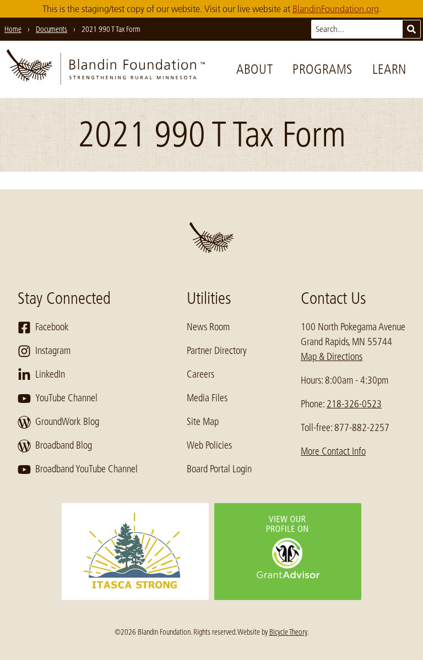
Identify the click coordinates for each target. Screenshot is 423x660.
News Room (208, 327)
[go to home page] (106, 69)
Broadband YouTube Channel (86, 469)
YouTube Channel (66, 398)
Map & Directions (331, 357)
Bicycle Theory (288, 632)
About (254, 69)
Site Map (203, 422)
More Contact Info (333, 451)
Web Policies (209, 445)
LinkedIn (50, 374)
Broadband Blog (63, 445)
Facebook (52, 327)
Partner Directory (217, 351)
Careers (200, 374)
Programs (322, 69)
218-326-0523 (354, 404)
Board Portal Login (219, 469)
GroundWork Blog (67, 422)
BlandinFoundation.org (335, 8)
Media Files (207, 398)
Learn (389, 69)
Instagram (52, 351)
